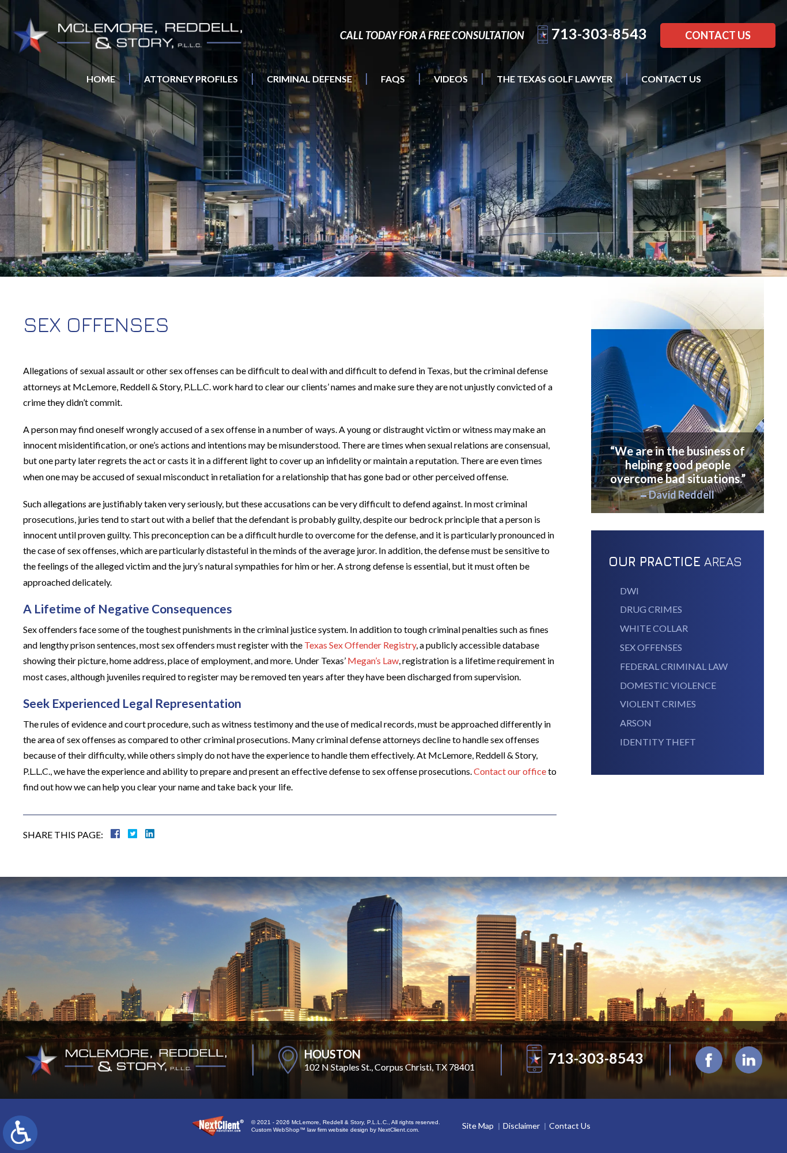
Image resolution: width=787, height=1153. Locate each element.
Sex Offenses (651, 647)
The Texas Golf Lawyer (554, 78)
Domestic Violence (668, 685)
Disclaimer (521, 1126)
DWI (629, 590)
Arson (636, 722)
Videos (451, 78)
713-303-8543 (599, 33)
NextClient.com (398, 1129)
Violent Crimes (658, 703)
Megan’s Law (373, 660)
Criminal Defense (309, 78)
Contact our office (510, 771)
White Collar (654, 628)
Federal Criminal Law (674, 666)
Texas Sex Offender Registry (360, 644)
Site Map (478, 1126)
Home (100, 78)
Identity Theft (658, 741)
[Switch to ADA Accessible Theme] (20, 1133)
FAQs (393, 78)
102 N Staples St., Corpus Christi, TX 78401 (389, 1066)
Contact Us (718, 35)
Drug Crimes (651, 609)
